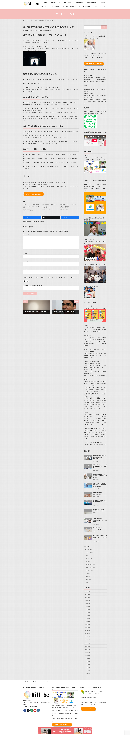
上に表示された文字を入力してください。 (34, 285)
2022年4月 (87, 658)
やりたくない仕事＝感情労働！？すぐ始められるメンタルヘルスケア (100, 457)
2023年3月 (87, 624)
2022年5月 (87, 655)
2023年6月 (87, 615)
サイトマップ (46, 681)
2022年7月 (87, 649)
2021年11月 (87, 673)
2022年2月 (87, 664)
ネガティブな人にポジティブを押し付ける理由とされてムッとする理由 (31, 206)
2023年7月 (87, 612)
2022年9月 (87, 643)
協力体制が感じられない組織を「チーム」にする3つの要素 (100, 466)
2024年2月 (87, 591)
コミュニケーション (90, 564)
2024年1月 (87, 594)
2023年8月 (87, 609)
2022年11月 (87, 637)
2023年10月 (87, 603)
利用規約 (26, 681)
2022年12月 (87, 633)
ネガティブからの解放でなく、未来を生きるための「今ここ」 (100, 502)
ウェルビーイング (35, 221)
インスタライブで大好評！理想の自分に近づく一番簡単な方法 (100, 537)
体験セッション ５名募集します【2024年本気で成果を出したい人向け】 (99, 485)
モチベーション (89, 570)
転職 (87, 583)
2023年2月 (87, 627)
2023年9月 (87, 606)
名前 (25, 253)
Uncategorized (88, 549)
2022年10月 (87, 640)
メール (25, 261)
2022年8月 (87, 646)
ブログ (86, 555)
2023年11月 (87, 600)
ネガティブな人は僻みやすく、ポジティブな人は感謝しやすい (100, 511)
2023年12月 (87, 597)
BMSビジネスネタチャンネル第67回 (94, 157)
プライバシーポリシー (35, 681)
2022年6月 (87, 652)
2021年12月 (87, 670)
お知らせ (88, 561)
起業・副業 (88, 580)
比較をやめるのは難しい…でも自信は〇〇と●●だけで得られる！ (100, 476)
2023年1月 (87, 630)
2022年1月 (87, 667)
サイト (25, 269)
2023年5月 (87, 618)
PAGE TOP (125, 712)
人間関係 (88, 573)
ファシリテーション (90, 567)
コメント (26, 235)
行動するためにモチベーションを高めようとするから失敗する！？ (100, 520)
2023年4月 (87, 621)
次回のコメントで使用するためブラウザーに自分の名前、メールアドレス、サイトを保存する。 (51, 277)
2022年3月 (87, 661)
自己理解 (42, 221)
